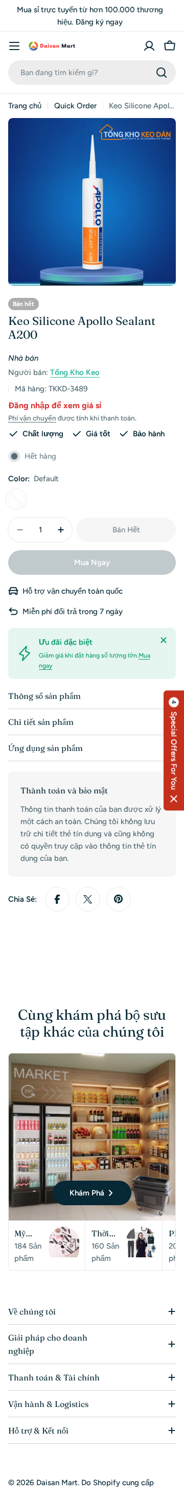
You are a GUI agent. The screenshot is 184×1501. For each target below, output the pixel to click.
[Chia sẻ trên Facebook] (57, 899)
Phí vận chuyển (32, 418)
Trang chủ (24, 105)
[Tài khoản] (149, 46)
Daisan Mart (57, 1482)
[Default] (16, 499)
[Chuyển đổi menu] (14, 46)
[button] (174, 751)
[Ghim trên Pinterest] (118, 899)
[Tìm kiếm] (161, 72)
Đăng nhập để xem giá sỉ (54, 405)
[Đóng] (163, 640)
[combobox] (92, 72)
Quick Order (75, 105)
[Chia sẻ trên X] (88, 899)
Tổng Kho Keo (75, 372)
